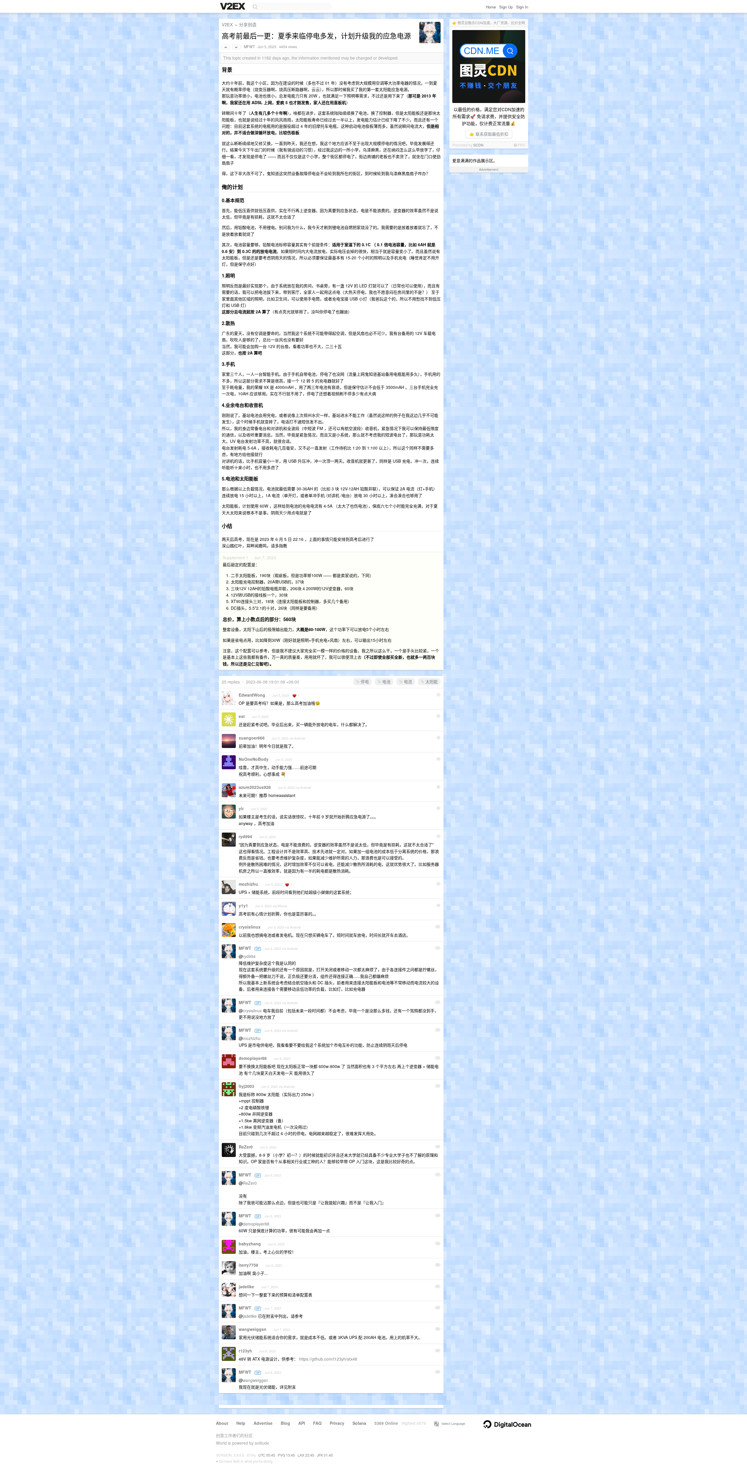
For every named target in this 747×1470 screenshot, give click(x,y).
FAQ (317, 1423)
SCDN (478, 144)
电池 (385, 681)
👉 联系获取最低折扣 (489, 134)
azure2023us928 (255, 787)
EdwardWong (252, 695)
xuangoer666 (252, 738)
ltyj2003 (246, 1086)
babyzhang (250, 1244)
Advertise (263, 1423)
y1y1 (243, 905)
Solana (359, 1423)
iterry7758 (248, 1265)
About (222, 1423)
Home (491, 7)
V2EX (227, 24)
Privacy (337, 1423)
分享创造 (247, 24)
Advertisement (488, 169)
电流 (407, 681)
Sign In (522, 7)
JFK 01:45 (325, 1454)
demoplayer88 (253, 1058)
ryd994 (245, 836)
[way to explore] (233, 7)
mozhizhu (248, 884)
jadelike (246, 1286)
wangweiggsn (252, 1329)
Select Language (452, 1423)
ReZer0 (246, 1147)
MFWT (249, 46)
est (242, 716)
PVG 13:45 (286, 1454)
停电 (364, 681)
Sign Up (506, 7)
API (301, 1423)
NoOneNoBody (253, 759)
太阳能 (431, 681)
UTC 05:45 (266, 1454)
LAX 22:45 (306, 1454)
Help (240, 1423)
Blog (285, 1423)
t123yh (245, 1351)
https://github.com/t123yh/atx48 (328, 1359)
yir (241, 808)
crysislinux (250, 927)
